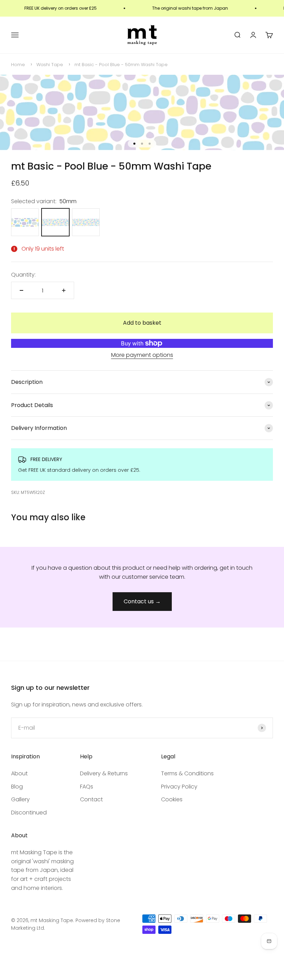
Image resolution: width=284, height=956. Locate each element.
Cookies (172, 799)
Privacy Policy (179, 787)
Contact (91, 799)
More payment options (142, 355)
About (19, 773)
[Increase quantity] (64, 290)
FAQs (86, 787)
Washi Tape (49, 64)
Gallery (20, 799)
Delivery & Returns (104, 773)
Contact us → (142, 601)
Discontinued (29, 813)
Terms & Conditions (187, 773)
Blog (17, 787)
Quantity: (23, 275)
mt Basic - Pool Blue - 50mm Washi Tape (121, 64)
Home (18, 64)
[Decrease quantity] (21, 290)
